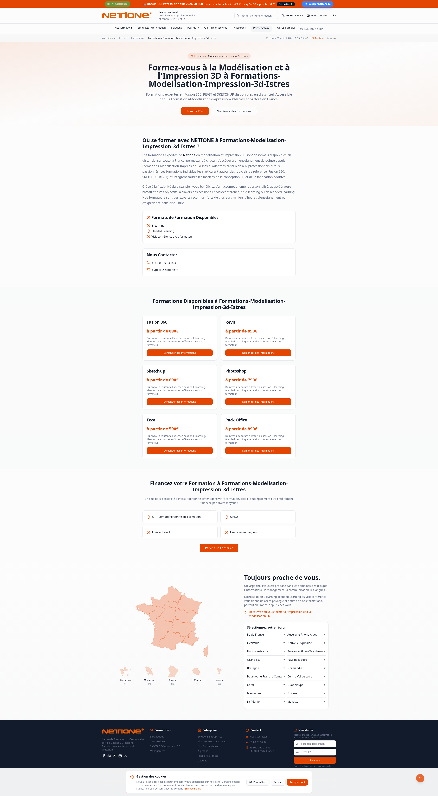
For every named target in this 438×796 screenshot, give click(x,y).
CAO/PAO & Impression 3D (165, 746)
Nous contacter (258, 736)
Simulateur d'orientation (152, 27)
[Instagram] (120, 756)
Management (157, 751)
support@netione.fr (165, 270)
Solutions (176, 27)
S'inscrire (315, 760)
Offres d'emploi (286, 27)
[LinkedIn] (109, 756)
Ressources (239, 27)
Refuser (278, 782)
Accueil (123, 38)
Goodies (202, 760)
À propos (203, 751)
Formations (137, 38)
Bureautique (157, 736)
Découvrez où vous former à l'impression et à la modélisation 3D (280, 614)
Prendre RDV (195, 111)
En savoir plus (193, 788)
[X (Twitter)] (125, 756)
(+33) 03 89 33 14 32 (164, 263)
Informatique (157, 741)
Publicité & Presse (208, 755)
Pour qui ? (193, 27)
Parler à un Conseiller (219, 548)
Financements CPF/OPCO (212, 741)
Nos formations (123, 27)
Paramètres (260, 782)
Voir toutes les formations (234, 111)
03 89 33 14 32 (258, 742)
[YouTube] (114, 756)
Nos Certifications (208, 746)
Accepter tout (297, 782)
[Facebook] (103, 756)
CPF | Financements (215, 27)
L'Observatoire (261, 28)
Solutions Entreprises (210, 736)
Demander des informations (180, 352)
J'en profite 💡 (286, 4)
